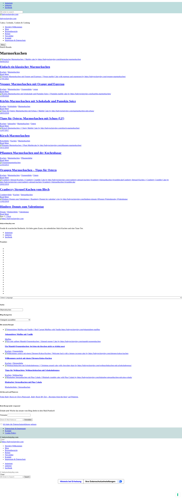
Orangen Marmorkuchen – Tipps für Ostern (28, 170)
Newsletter (9, 36)
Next (9, 216)
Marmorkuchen (14, 72)
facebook (8, 7)
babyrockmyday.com (8, 18)
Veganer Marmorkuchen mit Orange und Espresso (32, 84)
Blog (7, 29)
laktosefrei (12, 124)
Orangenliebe (26, 89)
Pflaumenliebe (26, 158)
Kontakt (8, 38)
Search (26, 477)
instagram (9, 3)
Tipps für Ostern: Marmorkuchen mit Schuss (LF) (32, 118)
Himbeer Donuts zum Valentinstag (22, 206)
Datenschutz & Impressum (15, 428)
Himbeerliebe (12, 212)
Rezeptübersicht (11, 31)
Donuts (3, 212)
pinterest (8, 5)
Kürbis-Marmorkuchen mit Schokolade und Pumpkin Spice (38, 101)
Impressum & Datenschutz (15, 40)
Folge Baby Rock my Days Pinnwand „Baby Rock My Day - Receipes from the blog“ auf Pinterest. (39, 397)
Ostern (33, 124)
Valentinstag (24, 212)
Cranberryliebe (6, 195)
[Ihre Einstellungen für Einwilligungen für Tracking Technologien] (177, 494)
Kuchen (3, 72)
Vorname (3, 415)
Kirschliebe (4, 141)
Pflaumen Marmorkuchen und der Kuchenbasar (31, 152)
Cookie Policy (10, 433)
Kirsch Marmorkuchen (15, 135)
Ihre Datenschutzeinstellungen (100, 481)
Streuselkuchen (27, 195)
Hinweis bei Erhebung (70, 481)
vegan (35, 89)
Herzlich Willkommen (13, 27)
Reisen (7, 34)
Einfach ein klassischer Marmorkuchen (25, 66)
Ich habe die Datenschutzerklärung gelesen (19, 424)
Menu (3, 45)
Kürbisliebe (12, 106)
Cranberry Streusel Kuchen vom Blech (25, 189)
